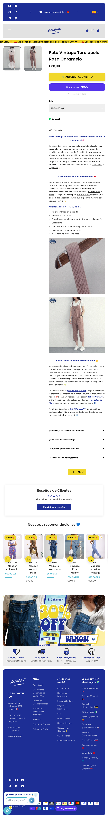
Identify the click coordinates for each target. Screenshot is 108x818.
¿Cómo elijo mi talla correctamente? (66, 430)
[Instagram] (10, 6)
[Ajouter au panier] (7, 559)
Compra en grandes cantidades (64, 448)
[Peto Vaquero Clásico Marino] (74, 546)
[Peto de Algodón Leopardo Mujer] (33, 546)
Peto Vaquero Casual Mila (54, 566)
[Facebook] (16, 6)
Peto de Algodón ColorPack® (12, 566)
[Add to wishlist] (18, 537)
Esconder (58, 130)
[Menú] (10, 30)
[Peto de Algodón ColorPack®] (12, 546)
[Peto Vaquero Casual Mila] (54, 546)
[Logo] (54, 30)
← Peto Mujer (77, 472)
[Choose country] (95, 12)
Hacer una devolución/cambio (63, 457)
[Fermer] (44, 746)
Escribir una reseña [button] (54, 507)
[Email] (10, 18)
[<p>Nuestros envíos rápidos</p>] (54, 12)
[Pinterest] (10, 12)
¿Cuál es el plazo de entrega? (62, 439)
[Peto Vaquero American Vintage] (95, 546)
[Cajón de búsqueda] (87, 31)
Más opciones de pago (77, 94)
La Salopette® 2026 (16, 806)
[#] (54, 620)
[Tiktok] (16, 12)
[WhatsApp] (16, 18)
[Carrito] (98, 31)
